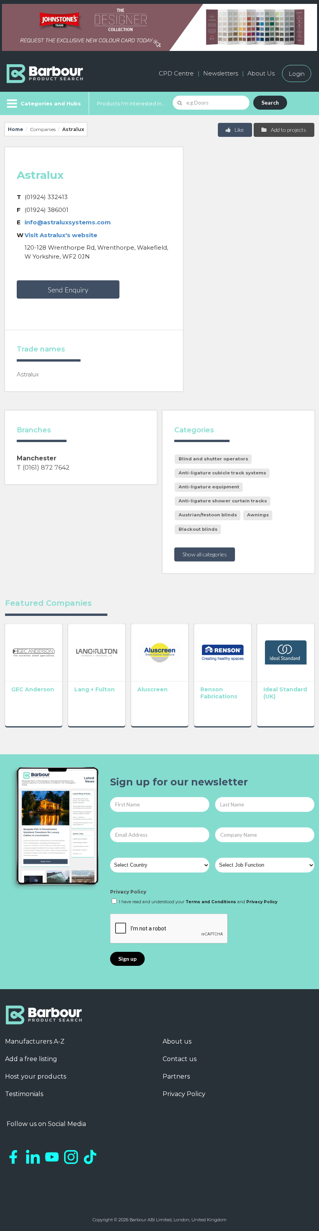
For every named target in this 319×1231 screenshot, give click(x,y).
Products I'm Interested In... (131, 103)
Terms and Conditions (211, 901)
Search (270, 102)
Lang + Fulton (94, 689)
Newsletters (220, 73)
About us (177, 1041)
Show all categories (204, 554)
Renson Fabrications (218, 693)
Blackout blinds (198, 529)
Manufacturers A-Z (35, 1041)
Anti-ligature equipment (209, 487)
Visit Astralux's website (61, 235)
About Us (261, 73)
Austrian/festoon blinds (208, 515)
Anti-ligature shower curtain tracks (223, 501)
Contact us (179, 1059)
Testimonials (24, 1094)
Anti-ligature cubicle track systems (222, 473)
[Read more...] (33, 652)
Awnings (258, 515)
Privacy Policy (128, 892)
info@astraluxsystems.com (68, 222)
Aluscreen (152, 689)
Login (297, 73)
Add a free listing (31, 1059)
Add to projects (288, 129)
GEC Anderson (32, 689)
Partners (176, 1076)
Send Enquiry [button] (68, 289)
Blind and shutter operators (213, 459)
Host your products (35, 1076)
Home (15, 129)
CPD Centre (176, 73)
